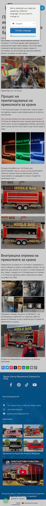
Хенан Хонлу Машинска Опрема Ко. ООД (21, 377)
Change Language (23, 30)
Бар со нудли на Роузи (24, 171)
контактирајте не (11, 397)
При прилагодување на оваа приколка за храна (21, 119)
